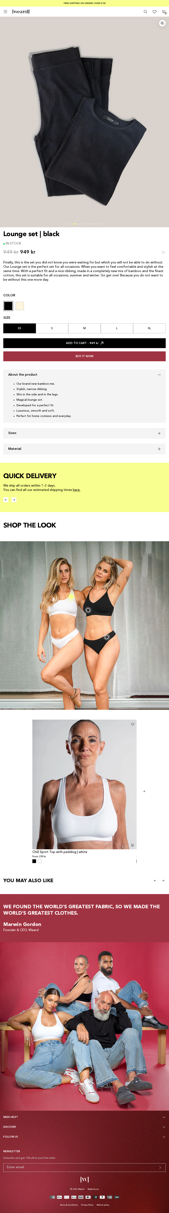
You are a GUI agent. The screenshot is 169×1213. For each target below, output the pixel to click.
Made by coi (93, 1189)
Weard (81, 1189)
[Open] (5, 11)
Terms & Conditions (69, 1205)
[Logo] (21, 12)
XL (149, 328)
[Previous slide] (155, 880)
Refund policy (103, 1205)
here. (76, 490)
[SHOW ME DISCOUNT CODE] (160, 1167)
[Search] (145, 12)
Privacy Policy (87, 1205)
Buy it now (84, 356)
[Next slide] (144, 791)
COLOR (9, 295)
